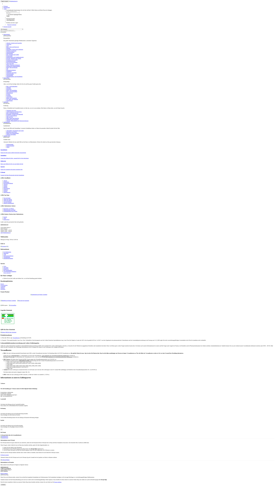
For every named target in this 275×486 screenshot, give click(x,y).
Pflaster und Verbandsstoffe (12, 133)
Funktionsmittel (9, 144)
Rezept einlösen (4, 473)
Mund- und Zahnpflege (11, 98)
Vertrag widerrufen (7, 272)
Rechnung (3, 289)
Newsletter (5, 267)
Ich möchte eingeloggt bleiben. (15, 14)
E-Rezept (5, 6)
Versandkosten (6, 257)
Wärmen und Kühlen (11, 134)
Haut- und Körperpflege (11, 91)
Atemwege (8, 44)
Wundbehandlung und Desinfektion (14, 76)
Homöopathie (9, 56)
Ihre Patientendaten (7, 270)
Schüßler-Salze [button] (6, 135)
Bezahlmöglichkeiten (8, 258)
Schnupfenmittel (10, 74)
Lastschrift (3, 286)
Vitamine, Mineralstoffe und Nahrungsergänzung (17, 120)
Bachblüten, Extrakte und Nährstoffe (14, 114)
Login (8, 16)
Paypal (2, 284)
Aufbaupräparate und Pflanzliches (14, 111)
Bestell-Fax (6, 269)
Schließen (3, 484)
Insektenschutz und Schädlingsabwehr (15, 57)
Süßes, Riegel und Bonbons (12, 118)
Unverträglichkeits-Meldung (9, 271)
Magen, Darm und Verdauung (13, 65)
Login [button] (4, 8)
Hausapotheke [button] (6, 34)
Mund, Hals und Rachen (11, 67)
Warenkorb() (6, 7)
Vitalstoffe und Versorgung (12, 119)
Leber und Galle (10, 63)
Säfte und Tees (9, 117)
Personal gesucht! (7, 26)
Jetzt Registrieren (10, 20)
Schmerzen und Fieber (11, 72)
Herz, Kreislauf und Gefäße (12, 54)
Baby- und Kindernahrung (12, 113)
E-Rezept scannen (5, 455)
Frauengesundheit (10, 52)
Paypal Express (4, 285)
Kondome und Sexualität (12, 59)
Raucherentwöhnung (11, 70)
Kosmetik (8, 95)
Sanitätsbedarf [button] (6, 122)
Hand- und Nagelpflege (11, 90)
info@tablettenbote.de (6, 232)
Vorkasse (3, 287)
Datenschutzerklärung (8, 255)
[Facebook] (3, 246)
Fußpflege (8, 87)
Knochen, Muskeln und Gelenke (13, 58)
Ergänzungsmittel (10, 145)
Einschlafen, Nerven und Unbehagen (14, 49)
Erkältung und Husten (11, 50)
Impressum (5, 253)
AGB (4, 254)
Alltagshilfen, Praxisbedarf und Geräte (15, 130)
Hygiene (8, 94)
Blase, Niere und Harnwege (12, 47)
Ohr (7, 68)
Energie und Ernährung (11, 115)
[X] (7, 246)
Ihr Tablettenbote (7, 252)
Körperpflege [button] (6, 77)
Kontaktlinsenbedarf (10, 61)
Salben (7, 147)
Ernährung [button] (5, 102)
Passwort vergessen (11, 24)
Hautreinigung (9, 93)
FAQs (4, 266)
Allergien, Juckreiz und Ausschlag (14, 43)
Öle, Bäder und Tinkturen (12, 99)
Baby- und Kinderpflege (11, 86)
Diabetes (8, 48)
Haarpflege (8, 89)
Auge (7, 45)
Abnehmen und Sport (11, 110)
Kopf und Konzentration (11, 62)
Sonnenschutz (9, 100)
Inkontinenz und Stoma (11, 132)
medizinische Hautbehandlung (13, 66)
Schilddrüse (9, 71)
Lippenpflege (9, 96)
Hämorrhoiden (9, 53)
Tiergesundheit (9, 75)
